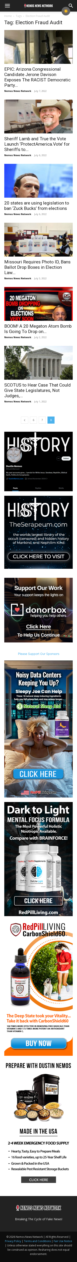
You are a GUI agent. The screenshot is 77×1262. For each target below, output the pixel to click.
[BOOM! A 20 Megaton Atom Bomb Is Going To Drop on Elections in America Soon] (38, 304)
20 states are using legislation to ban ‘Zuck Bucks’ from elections (36, 205)
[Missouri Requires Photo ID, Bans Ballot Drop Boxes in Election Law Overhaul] (38, 240)
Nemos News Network (17, 91)
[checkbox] (66, 11)
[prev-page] (24, 420)
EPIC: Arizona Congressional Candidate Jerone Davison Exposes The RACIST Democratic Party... (37, 77)
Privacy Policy (13, 1241)
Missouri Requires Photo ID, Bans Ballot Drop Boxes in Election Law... (37, 267)
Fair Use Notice (63, 1241)
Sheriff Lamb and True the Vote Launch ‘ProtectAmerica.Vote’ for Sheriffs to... (37, 144)
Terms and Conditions (37, 1241)
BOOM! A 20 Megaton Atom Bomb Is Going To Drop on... (38, 329)
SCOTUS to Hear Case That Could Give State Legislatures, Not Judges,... (37, 390)
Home (8, 16)
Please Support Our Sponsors (38, 654)
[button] (7, 6)
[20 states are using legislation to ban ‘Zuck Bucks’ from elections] (38, 181)
